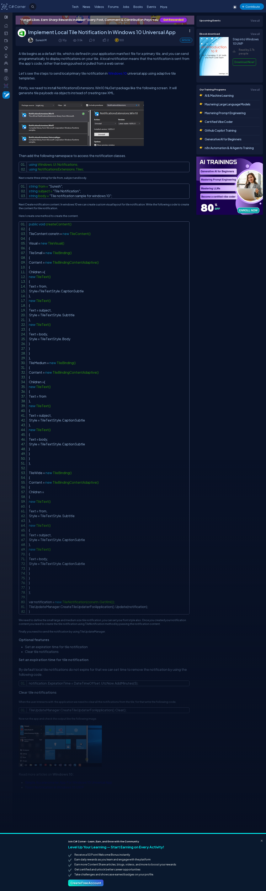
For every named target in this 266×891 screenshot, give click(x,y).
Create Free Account (85, 883)
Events (151, 7)
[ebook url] (214, 75)
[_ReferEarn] (6, 70)
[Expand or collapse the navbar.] (6, 17)
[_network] (6, 63)
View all (255, 20)
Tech (75, 7)
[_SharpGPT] (6, 85)
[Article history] (60, 40)
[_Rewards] (6, 78)
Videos (99, 7)
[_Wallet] (6, 40)
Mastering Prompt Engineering (225, 113)
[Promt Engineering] (229, 186)
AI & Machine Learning (219, 95)
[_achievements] (6, 55)
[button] (104, 40)
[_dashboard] (6, 33)
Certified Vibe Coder (219, 122)
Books (138, 7)
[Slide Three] (105, 20)
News (86, 7)
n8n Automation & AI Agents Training (229, 148)
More (163, 7)
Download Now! (244, 62)
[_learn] (6, 48)
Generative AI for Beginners (223, 139)
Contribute (252, 6)
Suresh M (41, 40)
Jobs (126, 7)
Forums (113, 7)
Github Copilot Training (220, 130)
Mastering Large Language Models (227, 104)
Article (186, 40)
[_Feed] (6, 25)
